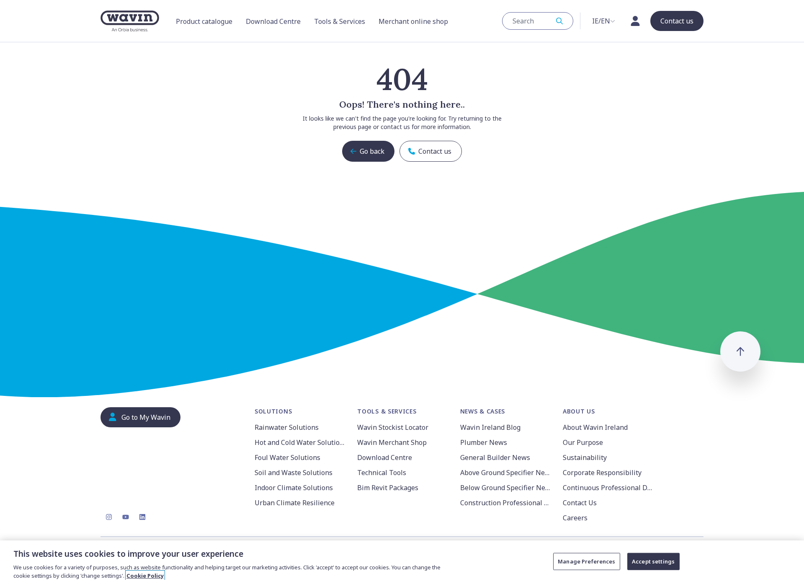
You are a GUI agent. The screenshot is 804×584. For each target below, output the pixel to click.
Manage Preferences (586, 561)
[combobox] (537, 21)
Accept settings (653, 561)
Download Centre (384, 457)
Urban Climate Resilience (295, 502)
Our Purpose (583, 442)
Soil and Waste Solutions (293, 472)
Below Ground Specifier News (506, 487)
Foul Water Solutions (287, 457)
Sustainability (585, 457)
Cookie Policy (145, 575)
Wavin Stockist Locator (392, 427)
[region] (402, 562)
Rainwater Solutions (287, 427)
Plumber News (483, 442)
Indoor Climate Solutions (294, 487)
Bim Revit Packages (387, 487)
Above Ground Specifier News (506, 472)
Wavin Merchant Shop (392, 442)
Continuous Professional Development (609, 487)
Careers (575, 517)
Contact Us (580, 502)
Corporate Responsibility (602, 472)
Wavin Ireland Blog (490, 427)
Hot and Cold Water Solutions (301, 442)
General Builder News (495, 457)
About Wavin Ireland (595, 427)
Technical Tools (381, 472)
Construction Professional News (506, 502)
